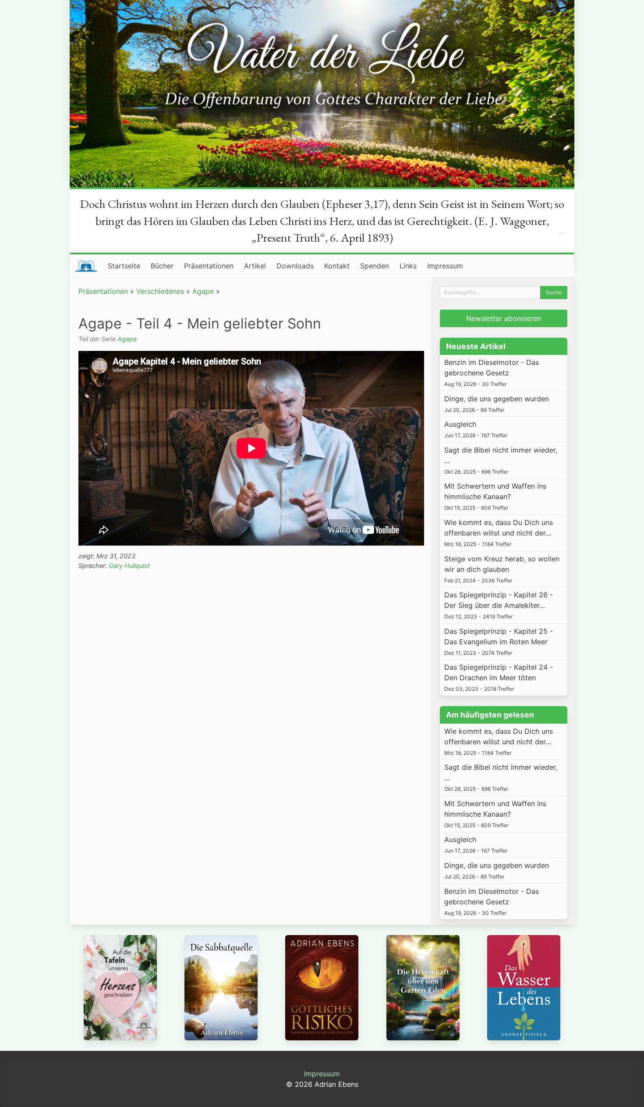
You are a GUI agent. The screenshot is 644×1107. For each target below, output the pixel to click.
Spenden (374, 265)
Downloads (295, 265)
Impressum (445, 265)
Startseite (124, 265)
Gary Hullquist (129, 565)
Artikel (255, 265)
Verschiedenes (160, 291)
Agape (203, 291)
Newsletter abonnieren (503, 318)
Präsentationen (209, 265)
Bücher (162, 265)
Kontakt (337, 265)
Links (408, 265)
